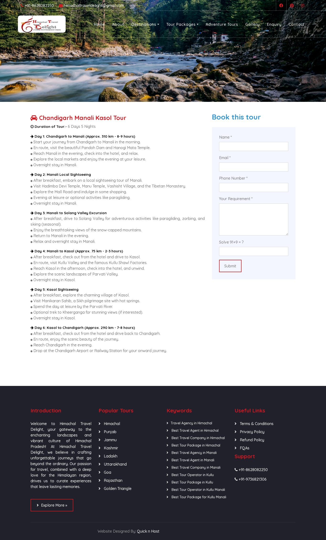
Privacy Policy (251, 431)
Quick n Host (148, 531)
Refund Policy (251, 439)
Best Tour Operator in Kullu (192, 475)
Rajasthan (112, 480)
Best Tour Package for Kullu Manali (198, 497)
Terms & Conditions (256, 423)
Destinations (143, 24)
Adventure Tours (222, 24)
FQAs (244, 448)
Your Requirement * (235, 198)
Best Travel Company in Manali (196, 467)
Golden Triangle (117, 488)
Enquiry (274, 24)
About (118, 24)
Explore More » (54, 505)
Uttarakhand (115, 464)
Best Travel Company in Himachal (198, 438)
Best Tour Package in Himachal (195, 445)
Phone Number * (233, 178)
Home (99, 24)
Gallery (252, 24)
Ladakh (110, 456)
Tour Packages (181, 24)
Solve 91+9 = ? (231, 242)
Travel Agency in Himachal (191, 423)
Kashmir (110, 448)
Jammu (110, 439)
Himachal (111, 423)
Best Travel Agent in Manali (192, 460)
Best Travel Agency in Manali (194, 453)
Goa (107, 472)
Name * (225, 137)
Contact (297, 24)
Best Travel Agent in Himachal (195, 430)
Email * (225, 157)
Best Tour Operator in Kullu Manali (198, 490)
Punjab (109, 431)
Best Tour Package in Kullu (192, 482)
